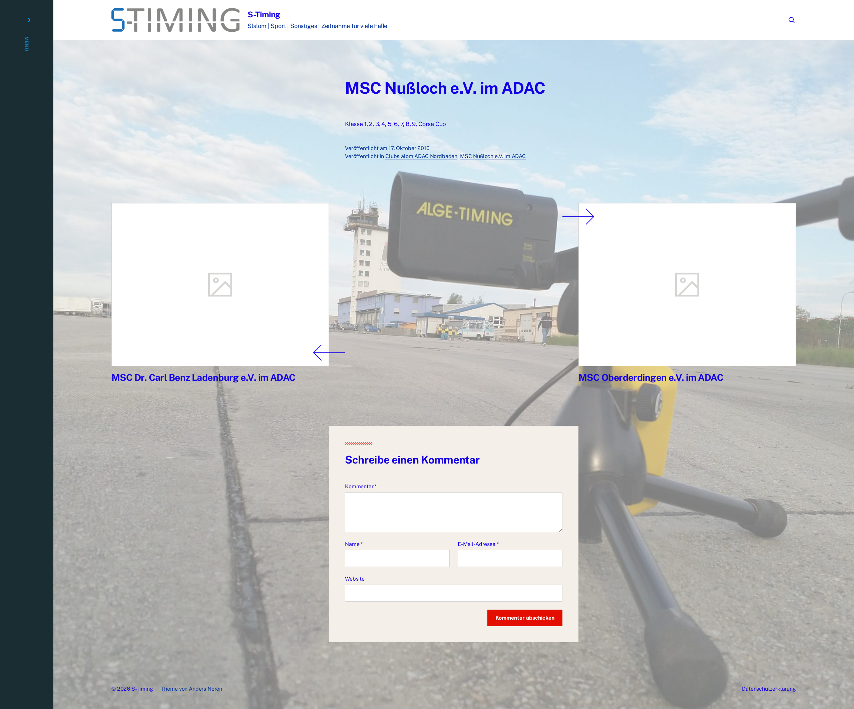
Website (355, 579)
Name (354, 544)
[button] (26, 354)
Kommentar (361, 486)
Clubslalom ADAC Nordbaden (421, 156)
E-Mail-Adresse (478, 544)
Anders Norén (205, 689)
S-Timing (264, 14)
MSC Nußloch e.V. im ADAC (493, 156)
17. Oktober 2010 (409, 148)
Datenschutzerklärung (769, 689)
